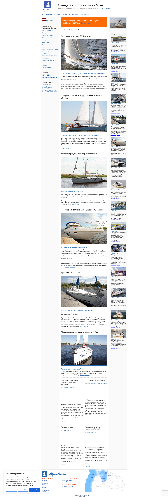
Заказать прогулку (115, 51)
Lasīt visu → (64, 421)
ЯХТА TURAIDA (115, 83)
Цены (42, 481)
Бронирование (66, 14)
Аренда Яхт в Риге (47, 37)
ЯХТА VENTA (114, 253)
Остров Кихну (105, 473)
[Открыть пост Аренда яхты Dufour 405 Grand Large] (84, 54)
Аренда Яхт (44, 480)
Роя (101, 476)
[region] (23, 482)
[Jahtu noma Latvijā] (44, 20)
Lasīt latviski (49, 20)
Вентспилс (93, 477)
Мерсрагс (103, 478)
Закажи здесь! (87, 23)
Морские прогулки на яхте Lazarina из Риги (80, 332)
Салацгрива (108, 475)
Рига (105, 480)
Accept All (34, 489)
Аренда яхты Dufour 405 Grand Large (77, 36)
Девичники (45, 44)
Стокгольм (91, 474)
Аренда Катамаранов (47, 30)
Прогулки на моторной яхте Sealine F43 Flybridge (82, 210)
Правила (44, 65)
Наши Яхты (57, 14)
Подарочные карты (47, 62)
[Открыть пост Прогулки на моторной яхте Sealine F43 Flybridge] (84, 228)
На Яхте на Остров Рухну (49, 60)
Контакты (87, 14)
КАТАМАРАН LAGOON (117, 319)
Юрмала (103, 481)
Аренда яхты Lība (67, 427)
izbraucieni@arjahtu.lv (49, 77)
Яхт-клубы (43, 487)
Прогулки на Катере (67, 480)
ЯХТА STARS (114, 63)
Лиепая (90, 484)
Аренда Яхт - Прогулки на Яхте (80, 5)
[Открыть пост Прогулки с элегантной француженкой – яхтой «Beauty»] (84, 116)
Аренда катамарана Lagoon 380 (95, 380)
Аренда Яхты (45, 42)
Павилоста (91, 481)
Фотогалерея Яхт (77, 14)
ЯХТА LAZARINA (115, 297)
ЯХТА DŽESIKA (115, 42)
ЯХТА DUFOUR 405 (116, 104)
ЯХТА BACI (114, 231)
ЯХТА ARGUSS (115, 339)
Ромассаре (100, 471)
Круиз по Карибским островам (50, 49)
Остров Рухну (101, 474)
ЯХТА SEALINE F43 (116, 146)
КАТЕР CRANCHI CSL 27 (117, 167)
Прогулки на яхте (47, 14)
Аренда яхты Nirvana (70, 272)
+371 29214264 (47, 75)
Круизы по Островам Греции (49, 55)
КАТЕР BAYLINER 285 (116, 189)
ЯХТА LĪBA (114, 210)
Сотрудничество (45, 490)
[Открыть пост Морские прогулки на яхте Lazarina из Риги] (84, 350)
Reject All (23, 489)
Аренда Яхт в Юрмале (48, 40)
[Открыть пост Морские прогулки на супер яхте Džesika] (84, 172)
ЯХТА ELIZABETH (115, 276)
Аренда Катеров (46, 33)
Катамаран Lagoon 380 (68, 486)
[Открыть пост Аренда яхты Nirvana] (84, 291)
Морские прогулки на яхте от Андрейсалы (77, 310)
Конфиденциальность (46, 488)
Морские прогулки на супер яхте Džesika (79, 154)
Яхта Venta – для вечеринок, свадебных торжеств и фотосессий (70, 382)
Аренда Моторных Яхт (48, 35)
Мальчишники (45, 58)
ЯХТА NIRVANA (115, 124)
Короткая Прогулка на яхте (49, 47)
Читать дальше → (85, 90)
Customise (11, 489)
